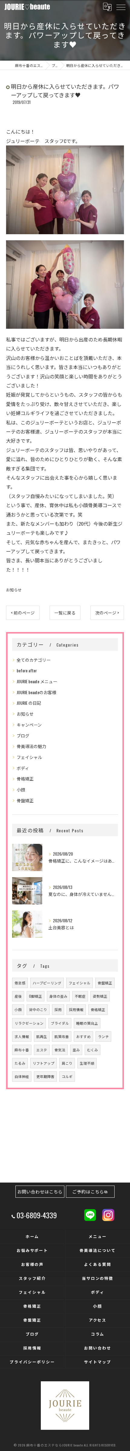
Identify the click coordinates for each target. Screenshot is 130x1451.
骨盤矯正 (25, 800)
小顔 (21, 789)
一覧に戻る (65, 613)
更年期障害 (45, 1076)
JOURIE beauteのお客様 (36, 692)
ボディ (23, 768)
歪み (76, 1049)
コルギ (67, 1076)
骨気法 (59, 1049)
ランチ (103, 1036)
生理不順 (87, 1063)
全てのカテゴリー (33, 660)
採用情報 (76, 1009)
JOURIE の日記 (29, 703)
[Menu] (121, 6)
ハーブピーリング (47, 982)
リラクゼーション (29, 1023)
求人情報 (22, 1036)
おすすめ (83, 1036)
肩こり (67, 1063)
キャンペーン (29, 724)
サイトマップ (97, 1362)
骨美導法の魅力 (31, 746)
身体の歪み (58, 996)
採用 (58, 1009)
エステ (41, 1049)
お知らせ (14, 590)
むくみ (92, 1049)
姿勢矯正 (100, 996)
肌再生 (41, 1036)
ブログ (23, 735)
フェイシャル (29, 757)
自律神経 (22, 1076)
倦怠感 (20, 982)
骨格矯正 (25, 778)
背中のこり (38, 1009)
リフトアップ (43, 1063)
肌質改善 (61, 1036)
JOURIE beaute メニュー (37, 681)
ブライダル (60, 1023)
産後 (18, 996)
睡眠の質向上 (87, 1023)
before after (27, 670)
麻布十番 (22, 1049)
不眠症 (80, 996)
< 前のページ (23, 613)
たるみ (20, 1063)
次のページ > (107, 613)
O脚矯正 (35, 996)
